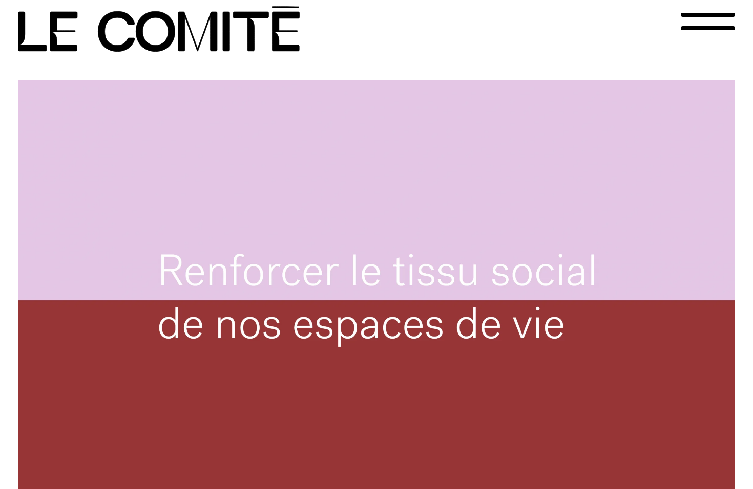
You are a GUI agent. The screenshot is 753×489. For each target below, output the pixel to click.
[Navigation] (708, 21)
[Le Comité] (159, 29)
